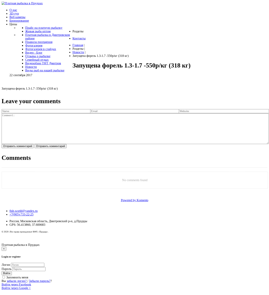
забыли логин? (17, 281)
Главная (77, 45)
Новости (78, 52)
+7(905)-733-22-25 (21, 214)
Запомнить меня (17, 277)
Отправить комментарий (17, 146)
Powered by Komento (134, 200)
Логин (6, 264)
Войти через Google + (16, 288)
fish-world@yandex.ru (23, 211)
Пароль (7, 269)
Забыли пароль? (39, 281)
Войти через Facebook (16, 284)
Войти (6, 273)
